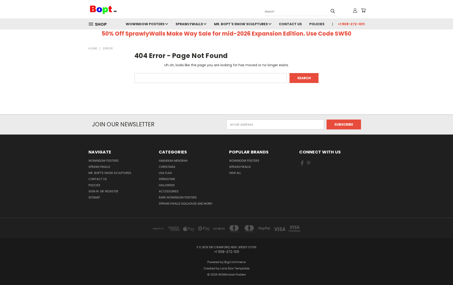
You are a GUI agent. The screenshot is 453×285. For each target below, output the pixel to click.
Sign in (93, 191)
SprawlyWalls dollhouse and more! (185, 204)
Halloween (167, 185)
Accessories (169, 191)
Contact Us (290, 24)
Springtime (167, 179)
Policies (316, 24)
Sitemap (94, 197)
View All (235, 173)
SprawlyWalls (190, 24)
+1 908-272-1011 (351, 24)
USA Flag (165, 173)
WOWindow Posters (145, 24)
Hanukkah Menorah (173, 161)
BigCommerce (235, 262)
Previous (440, 270)
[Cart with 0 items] (363, 10)
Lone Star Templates (235, 268)
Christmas (167, 167)
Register (111, 191)
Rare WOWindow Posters (178, 197)
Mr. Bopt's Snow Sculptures (241, 24)
